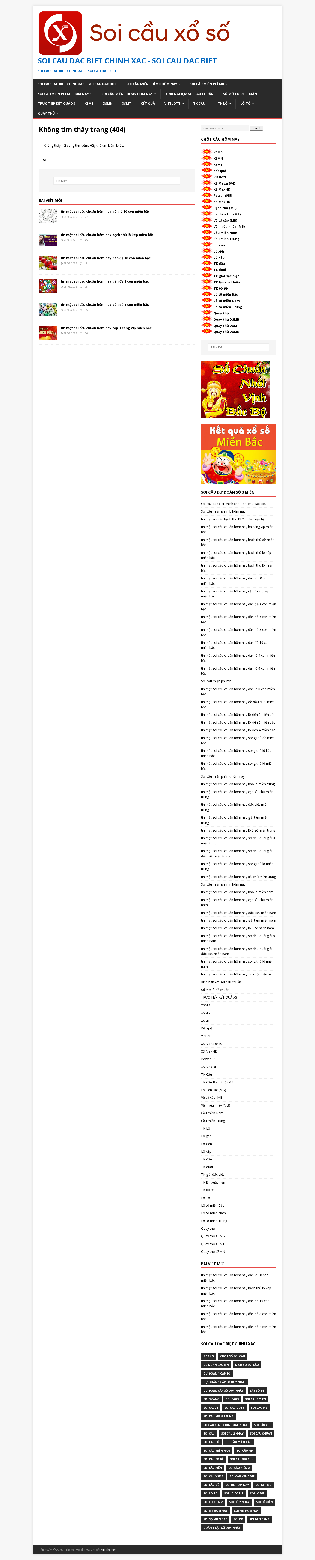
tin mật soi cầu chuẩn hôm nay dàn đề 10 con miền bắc (106, 258)
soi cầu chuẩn (261, 1433)
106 (85, 333)
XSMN (108, 103)
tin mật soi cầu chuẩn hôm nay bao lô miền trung (238, 784)
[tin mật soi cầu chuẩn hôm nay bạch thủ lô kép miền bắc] (48, 244)
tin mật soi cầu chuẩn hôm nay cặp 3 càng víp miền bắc (106, 328)
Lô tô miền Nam (227, 300)
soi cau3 (232, 1399)
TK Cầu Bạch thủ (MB (217, 1082)
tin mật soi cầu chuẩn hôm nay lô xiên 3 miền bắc (238, 722)
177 (85, 216)
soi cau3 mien (255, 1399)
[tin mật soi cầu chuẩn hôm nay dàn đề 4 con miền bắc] (48, 314)
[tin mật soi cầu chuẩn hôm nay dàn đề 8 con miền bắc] (48, 290)
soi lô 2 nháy (239, 1502)
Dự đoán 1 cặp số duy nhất (224, 1382)
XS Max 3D (222, 202)
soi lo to (210, 1493)
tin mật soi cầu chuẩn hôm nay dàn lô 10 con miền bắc (105, 211)
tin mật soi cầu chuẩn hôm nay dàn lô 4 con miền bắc (238, 658)
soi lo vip (257, 1493)
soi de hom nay (237, 1485)
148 (85, 263)
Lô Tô (245, 103)
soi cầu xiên (212, 1468)
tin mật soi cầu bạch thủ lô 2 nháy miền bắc (233, 519)
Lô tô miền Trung (228, 307)
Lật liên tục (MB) (227, 214)
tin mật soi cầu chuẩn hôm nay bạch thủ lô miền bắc (237, 568)
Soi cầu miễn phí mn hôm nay (127, 94)
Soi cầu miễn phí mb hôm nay (151, 84)
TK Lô (223, 103)
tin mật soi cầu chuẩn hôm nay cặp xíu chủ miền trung (237, 794)
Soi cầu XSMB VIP (242, 1476)
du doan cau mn (216, 1365)
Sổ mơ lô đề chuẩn (240, 94)
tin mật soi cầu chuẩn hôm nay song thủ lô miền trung (237, 866)
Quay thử (46, 113)
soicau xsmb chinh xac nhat (225, 1425)
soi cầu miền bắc (238, 1442)
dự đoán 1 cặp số (216, 1373)
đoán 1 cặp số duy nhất (222, 1528)
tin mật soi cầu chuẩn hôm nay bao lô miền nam (237, 892)
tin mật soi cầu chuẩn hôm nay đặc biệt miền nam (238, 912)
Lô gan (219, 245)
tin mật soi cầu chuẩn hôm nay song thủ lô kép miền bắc (236, 753)
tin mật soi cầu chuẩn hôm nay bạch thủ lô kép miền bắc (107, 235)
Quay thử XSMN (227, 331)
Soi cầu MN (245, 1451)
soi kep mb (263, 1485)
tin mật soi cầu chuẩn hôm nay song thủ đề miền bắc (238, 740)
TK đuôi (220, 270)
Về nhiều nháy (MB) (229, 226)
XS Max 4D (222, 189)
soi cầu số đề (213, 1459)
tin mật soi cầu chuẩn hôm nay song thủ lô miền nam (237, 964)
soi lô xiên (264, 1502)
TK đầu (219, 263)
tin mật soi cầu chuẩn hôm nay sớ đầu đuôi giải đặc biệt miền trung (236, 853)
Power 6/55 (223, 195)
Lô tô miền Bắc (226, 294)
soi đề (238, 1519)
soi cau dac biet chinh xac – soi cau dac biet (77, 84)
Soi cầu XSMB (213, 1476)
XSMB (89, 103)
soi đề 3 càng (259, 1519)
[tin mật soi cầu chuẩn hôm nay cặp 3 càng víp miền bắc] (48, 337)
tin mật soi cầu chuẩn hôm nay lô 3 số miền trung (238, 830)
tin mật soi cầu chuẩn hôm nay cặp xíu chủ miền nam (237, 902)
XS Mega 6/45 (225, 183)
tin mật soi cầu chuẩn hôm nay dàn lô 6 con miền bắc (238, 671)
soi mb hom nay (215, 1511)
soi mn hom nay (246, 1511)
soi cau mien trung (218, 1416)
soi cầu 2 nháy (232, 1433)
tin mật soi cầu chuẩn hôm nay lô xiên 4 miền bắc (238, 730)
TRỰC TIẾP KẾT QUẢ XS (56, 103)
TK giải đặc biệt (226, 276)
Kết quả (148, 103)
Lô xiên (219, 251)
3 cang (208, 1356)
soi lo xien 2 (213, 1502)
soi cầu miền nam (216, 1451)
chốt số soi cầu (232, 1356)
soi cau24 (210, 1408)
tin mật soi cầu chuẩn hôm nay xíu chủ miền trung (238, 876)
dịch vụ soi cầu (247, 1365)
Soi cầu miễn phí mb (207, 84)
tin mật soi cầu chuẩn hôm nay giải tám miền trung (234, 820)
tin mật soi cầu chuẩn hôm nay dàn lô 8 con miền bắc (238, 691)
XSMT (126, 103)
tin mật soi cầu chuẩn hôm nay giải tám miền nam (238, 920)
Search (256, 128)
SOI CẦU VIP (262, 1425)
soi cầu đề (211, 1485)
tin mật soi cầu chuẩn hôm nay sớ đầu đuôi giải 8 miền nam (238, 938)
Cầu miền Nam (225, 232)
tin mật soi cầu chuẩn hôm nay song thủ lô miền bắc (237, 766)
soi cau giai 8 (234, 1408)
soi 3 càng (211, 1399)
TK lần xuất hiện (227, 282)
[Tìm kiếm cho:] (117, 181)
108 (85, 286)
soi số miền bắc (215, 1519)
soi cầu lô (211, 1442)
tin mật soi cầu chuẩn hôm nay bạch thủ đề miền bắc (237, 542)
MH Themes (108, 1550)
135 (85, 310)
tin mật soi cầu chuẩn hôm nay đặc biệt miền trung (234, 807)
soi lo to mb (234, 1493)
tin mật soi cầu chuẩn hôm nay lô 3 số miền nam (237, 928)
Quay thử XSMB (226, 319)
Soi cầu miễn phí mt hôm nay (63, 94)
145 (85, 240)
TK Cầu (199, 103)
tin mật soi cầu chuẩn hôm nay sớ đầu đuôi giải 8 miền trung (238, 840)
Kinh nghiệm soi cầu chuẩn (189, 94)
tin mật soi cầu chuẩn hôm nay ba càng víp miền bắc (237, 529)
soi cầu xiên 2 (239, 1468)
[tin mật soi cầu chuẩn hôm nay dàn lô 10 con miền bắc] (48, 220)
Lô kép (219, 257)
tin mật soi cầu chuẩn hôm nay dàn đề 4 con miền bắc (105, 304)
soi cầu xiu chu (242, 1459)
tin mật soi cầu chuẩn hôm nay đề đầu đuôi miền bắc (238, 704)
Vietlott (172, 103)
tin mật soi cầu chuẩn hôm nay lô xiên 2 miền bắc (238, 714)
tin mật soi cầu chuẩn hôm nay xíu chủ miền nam (238, 974)
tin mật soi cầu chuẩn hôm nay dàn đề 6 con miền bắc (238, 619)
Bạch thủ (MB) (225, 208)
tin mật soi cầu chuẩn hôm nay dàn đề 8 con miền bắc (105, 281)
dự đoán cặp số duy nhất (223, 1391)
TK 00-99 (221, 288)
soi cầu (209, 1433)
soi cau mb (259, 1408)
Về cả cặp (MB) (225, 220)
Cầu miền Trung (227, 239)
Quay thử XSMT (226, 325)
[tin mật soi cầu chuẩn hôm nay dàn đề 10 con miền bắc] (48, 267)
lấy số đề (257, 1391)
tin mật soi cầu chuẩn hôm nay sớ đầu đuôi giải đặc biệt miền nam (236, 951)
